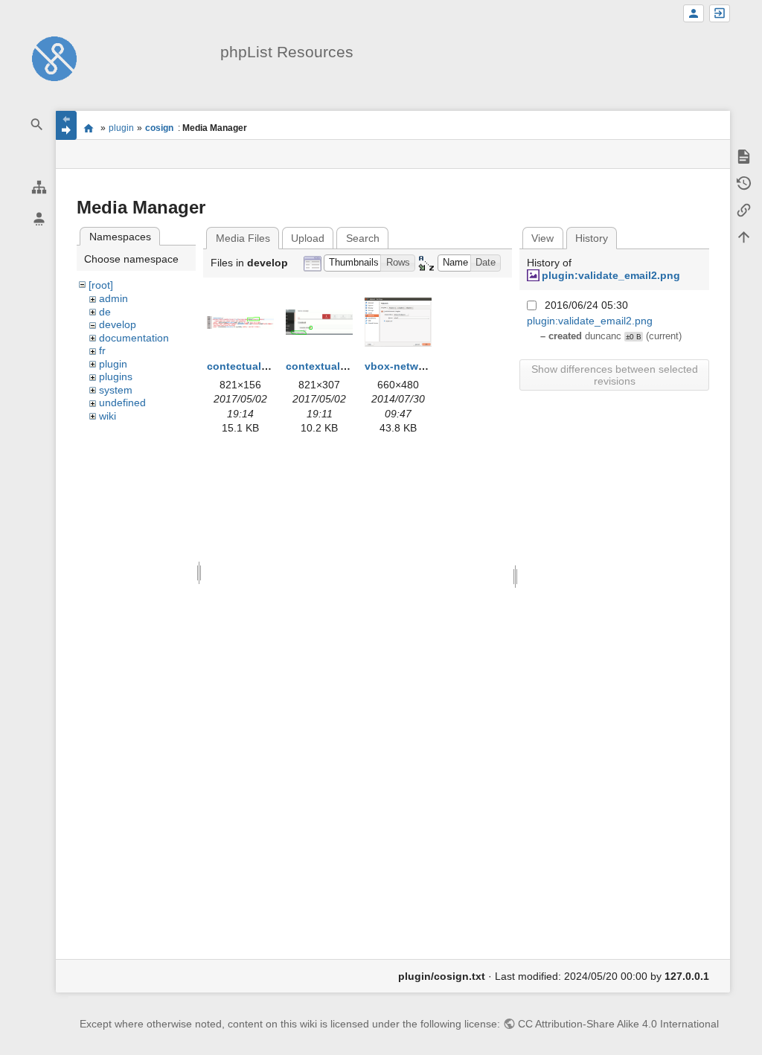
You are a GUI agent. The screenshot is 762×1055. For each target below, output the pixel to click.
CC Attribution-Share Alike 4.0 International (618, 1024)
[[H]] (54, 58)
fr (102, 350)
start (88, 128)
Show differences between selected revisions (614, 375)
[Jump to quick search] (37, 124)
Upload (307, 238)
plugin (121, 128)
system (115, 390)
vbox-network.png (411, 366)
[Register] (693, 13)
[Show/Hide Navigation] (66, 125)
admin (113, 298)
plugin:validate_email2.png (611, 275)
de (105, 312)
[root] (101, 285)
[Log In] (719, 13)
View (542, 238)
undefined (122, 402)
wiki (107, 416)
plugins (115, 376)
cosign (159, 128)
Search (363, 238)
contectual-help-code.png (273, 366)
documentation (134, 338)
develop (117, 324)
